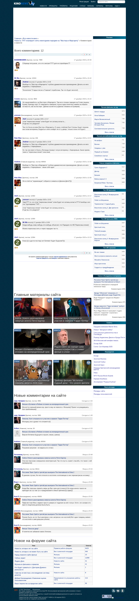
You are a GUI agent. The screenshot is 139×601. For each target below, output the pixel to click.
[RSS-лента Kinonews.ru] (114, 591)
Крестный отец (99, 227)
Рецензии (74, 6)
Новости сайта (59, 561)
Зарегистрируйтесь (42, 258)
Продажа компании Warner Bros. (106, 327)
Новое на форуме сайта (35, 541)
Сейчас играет (20, 558)
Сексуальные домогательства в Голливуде (106, 333)
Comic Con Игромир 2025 (103, 347)
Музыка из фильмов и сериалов (27, 564)
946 (86, 551)
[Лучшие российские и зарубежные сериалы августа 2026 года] (33, 373)
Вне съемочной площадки (63, 551)
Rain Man (18, 138)
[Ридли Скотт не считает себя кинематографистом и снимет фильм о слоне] (72, 342)
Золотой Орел (99, 365)
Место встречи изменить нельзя (105, 256)
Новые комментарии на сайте (40, 395)
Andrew (26, 82)
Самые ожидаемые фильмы (109, 163)
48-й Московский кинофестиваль (106, 340)
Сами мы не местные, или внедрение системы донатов (32, 574)
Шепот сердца (99, 111)
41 (86, 564)
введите (54, 258)
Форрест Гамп (99, 211)
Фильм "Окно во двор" (30, 529)
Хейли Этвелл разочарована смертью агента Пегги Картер (44, 458)
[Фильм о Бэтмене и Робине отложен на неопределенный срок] (33, 342)
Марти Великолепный (102, 119)
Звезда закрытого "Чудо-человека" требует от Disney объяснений (109, 307)
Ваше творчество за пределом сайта (28, 583)
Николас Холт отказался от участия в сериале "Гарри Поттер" (45, 419)
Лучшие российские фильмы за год (109, 136)
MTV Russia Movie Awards (103, 376)
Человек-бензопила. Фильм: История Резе (104, 124)
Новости (43, 6)
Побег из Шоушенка (101, 200)
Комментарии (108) (118, 289)
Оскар (96, 356)
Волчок (96, 144)
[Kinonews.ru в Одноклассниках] (122, 591)
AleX (24, 119)
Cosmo (17, 99)
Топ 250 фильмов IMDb (109, 219)
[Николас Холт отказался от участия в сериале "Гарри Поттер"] (72, 311)
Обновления (36, 589)
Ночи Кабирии (99, 115)
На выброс (98, 140)
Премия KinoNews (100, 379)
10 (86, 554)
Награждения (109, 352)
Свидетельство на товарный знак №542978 (32, 599)
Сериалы (99, 6)
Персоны (109, 6)
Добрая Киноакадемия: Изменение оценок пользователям (30, 579)
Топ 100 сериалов (109, 248)
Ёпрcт (16, 482)
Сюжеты (109, 323)
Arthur (16, 428)
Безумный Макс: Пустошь (103, 183)
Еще (117, 6)
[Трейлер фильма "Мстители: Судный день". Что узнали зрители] (72, 373)
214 (86, 578)
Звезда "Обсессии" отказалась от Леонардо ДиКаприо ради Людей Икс (107, 294)
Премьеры (53, 6)
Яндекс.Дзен (19, 561)
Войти (93, 2)
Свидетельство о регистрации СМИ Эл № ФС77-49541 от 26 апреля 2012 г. (42, 597)
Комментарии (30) (118, 317)
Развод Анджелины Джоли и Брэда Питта (109, 337)
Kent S (16, 496)
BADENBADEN (20, 60)
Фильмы (90, 6)
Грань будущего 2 (100, 167)
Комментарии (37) (118, 302)
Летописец (18, 454)
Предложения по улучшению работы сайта (67, 579)
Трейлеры (64, 6)
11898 (87, 558)
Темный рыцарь (100, 231)
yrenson (17, 115)
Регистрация (84, 2)
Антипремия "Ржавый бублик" (105, 382)
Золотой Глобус (100, 362)
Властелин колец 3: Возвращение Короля (106, 195)
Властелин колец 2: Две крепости (106, 208)
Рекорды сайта (99, 391)
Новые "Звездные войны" (103, 330)
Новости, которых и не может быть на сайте (31, 552)
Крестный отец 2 (100, 235)
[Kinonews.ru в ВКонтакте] (118, 591)
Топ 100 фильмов (109, 190)
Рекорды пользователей (103, 394)
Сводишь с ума (99, 148)
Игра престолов (100, 263)
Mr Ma (16, 78)
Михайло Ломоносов (101, 260)
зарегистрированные (60, 257)
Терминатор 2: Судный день (104, 204)
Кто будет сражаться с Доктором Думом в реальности (30, 569)
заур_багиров (19, 401)
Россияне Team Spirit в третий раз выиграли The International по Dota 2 (48, 472)
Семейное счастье (101, 156)
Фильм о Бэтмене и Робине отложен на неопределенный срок (45, 404)
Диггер (96, 171)
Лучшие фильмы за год (109, 107)
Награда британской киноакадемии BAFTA (107, 369)
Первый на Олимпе (101, 152)
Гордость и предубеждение (104, 267)
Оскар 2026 (98, 343)
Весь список (109, 132)
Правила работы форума (63, 548)
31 (86, 561)
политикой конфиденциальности (59, 594)
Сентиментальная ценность (104, 129)
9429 (87, 548)
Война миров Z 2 (100, 179)
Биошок (97, 175)
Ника (95, 373)
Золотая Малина (100, 359)
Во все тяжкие (99, 252)
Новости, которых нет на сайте (26, 548)
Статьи (82, 6)
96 (86, 583)
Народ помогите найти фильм (26, 555)
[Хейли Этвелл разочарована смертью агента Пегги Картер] (33, 311)
